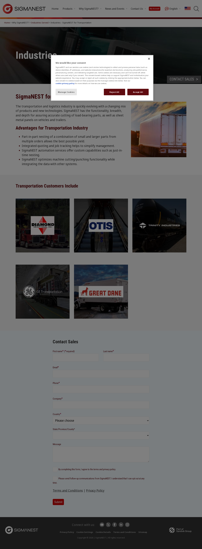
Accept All (138, 92)
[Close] (149, 58)
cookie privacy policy (65, 83)
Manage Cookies (66, 92)
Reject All (114, 92)
